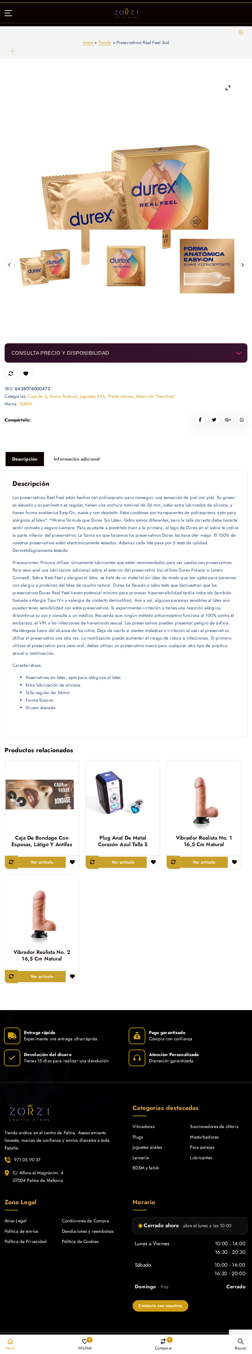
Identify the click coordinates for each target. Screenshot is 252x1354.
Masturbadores (204, 1137)
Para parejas (202, 1147)
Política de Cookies (80, 1241)
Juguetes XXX (92, 396)
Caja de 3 (37, 396)
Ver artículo (42, 862)
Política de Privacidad (26, 1241)
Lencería (141, 1157)
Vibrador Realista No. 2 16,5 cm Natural (41, 955)
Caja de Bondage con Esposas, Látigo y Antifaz (41, 841)
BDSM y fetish (146, 1167)
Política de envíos (21, 1231)
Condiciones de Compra (85, 1220)
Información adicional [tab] (77, 459)
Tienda (105, 42)
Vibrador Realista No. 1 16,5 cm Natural (204, 841)
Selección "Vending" (156, 396)
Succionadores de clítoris (214, 1126)
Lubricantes (201, 1157)
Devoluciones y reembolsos (88, 1231)
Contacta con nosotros (160, 1305)
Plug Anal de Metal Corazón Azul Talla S (123, 841)
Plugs (138, 1137)
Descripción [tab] (25, 459)
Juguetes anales (147, 1147)
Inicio (88, 42)
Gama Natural (63, 396)
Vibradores (143, 1126)
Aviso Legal (16, 1220)
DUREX (26, 403)
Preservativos (120, 396)
